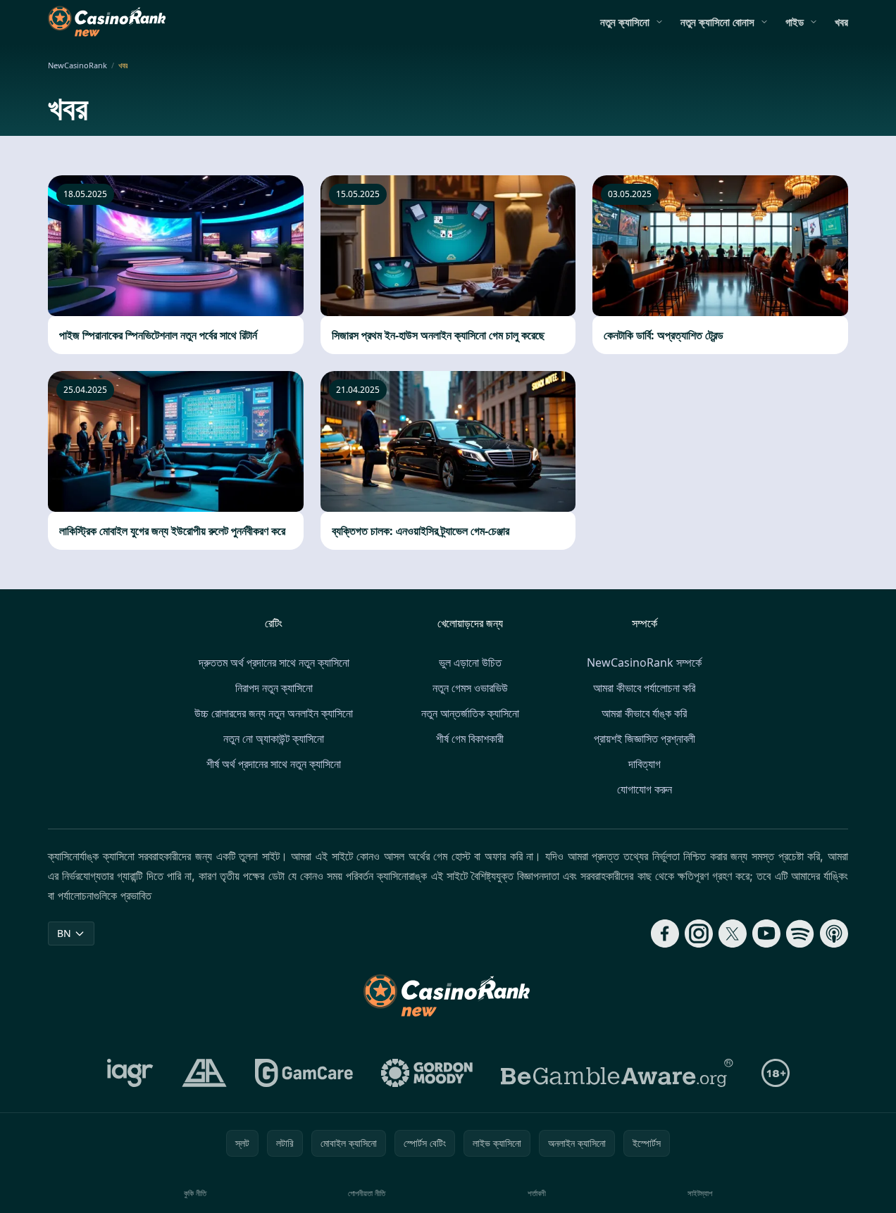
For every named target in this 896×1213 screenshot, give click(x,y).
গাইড (794, 22)
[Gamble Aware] (617, 1073)
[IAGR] (130, 1073)
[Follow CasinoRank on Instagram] (699, 933)
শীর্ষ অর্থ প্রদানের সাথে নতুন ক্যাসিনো (273, 764)
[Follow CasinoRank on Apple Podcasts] (834, 933)
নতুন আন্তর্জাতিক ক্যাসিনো (470, 713)
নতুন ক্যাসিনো (624, 22)
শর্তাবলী (537, 1193)
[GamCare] (304, 1073)
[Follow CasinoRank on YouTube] (766, 933)
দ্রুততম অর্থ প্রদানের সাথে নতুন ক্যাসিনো (274, 662)
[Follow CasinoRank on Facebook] (665, 933)
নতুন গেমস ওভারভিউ (470, 688)
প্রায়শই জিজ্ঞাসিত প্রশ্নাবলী (644, 738)
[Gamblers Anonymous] (204, 1073)
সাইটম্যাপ (699, 1193)
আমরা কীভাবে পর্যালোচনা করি (644, 688)
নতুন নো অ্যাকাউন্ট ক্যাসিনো (273, 738)
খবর (841, 22)
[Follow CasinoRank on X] (732, 933)
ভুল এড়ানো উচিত (470, 662)
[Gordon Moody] (427, 1073)
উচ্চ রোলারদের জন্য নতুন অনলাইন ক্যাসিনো (273, 713)
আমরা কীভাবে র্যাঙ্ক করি (644, 713)
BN (64, 933)
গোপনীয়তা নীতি (366, 1193)
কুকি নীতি (195, 1193)
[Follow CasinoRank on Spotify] (800, 933)
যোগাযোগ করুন (644, 789)
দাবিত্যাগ (644, 764)
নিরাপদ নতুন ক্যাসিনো (274, 688)
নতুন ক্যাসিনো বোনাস (717, 22)
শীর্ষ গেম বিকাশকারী (470, 738)
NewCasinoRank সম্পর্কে (644, 662)
